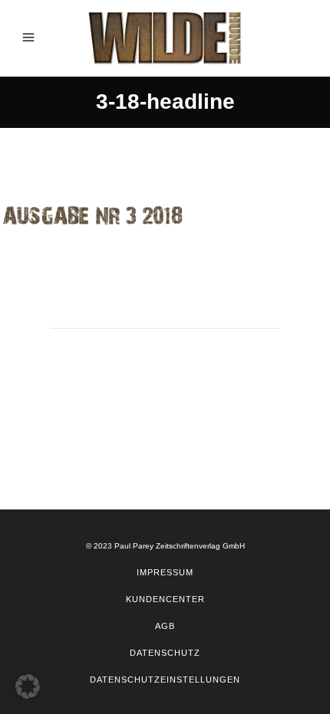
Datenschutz (165, 652)
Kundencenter (165, 599)
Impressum (165, 572)
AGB (165, 625)
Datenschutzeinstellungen (165, 679)
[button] (27, 686)
